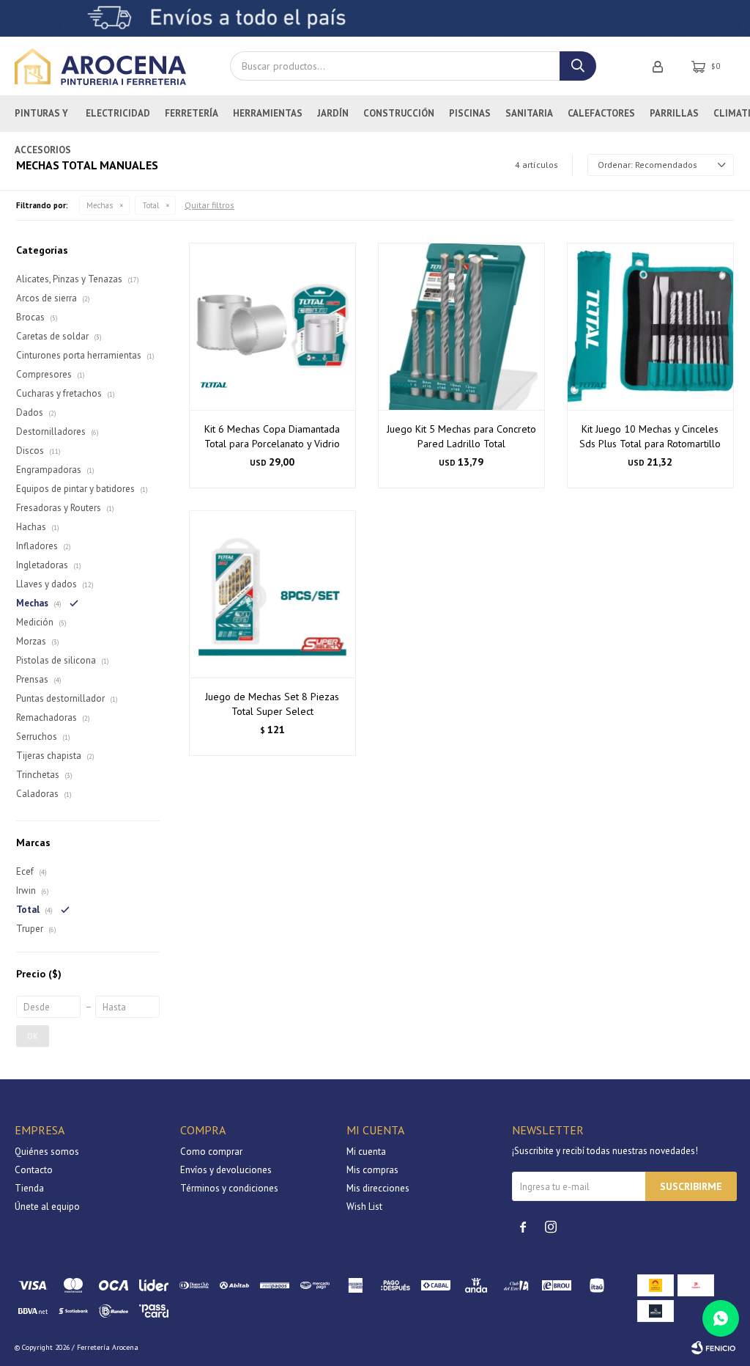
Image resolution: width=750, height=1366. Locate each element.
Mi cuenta (366, 1151)
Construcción (398, 113)
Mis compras (372, 1170)
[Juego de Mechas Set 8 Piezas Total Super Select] (272, 594)
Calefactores (601, 113)
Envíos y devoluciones (226, 1170)
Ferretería (191, 113)
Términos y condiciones (229, 1188)
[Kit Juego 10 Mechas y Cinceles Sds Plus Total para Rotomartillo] (650, 326)
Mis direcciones (377, 1188)
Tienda (29, 1188)
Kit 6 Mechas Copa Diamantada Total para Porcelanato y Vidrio (272, 436)
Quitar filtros (209, 204)
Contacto (34, 1170)
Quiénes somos (47, 1151)
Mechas (99, 205)
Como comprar (211, 1151)
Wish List (364, 1206)
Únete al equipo (47, 1206)
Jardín (333, 113)
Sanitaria (529, 113)
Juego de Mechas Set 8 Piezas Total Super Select (272, 704)
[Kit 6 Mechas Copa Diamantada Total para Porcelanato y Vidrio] (272, 326)
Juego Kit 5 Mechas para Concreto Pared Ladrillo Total (461, 436)
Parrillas (674, 113)
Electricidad (118, 113)
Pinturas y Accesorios (43, 119)
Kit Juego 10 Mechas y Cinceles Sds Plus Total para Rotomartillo (650, 436)
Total (150, 205)
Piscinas (470, 113)
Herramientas (267, 113)
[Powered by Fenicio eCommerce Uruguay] (713, 1348)
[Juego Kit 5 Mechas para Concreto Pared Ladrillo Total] (461, 326)
